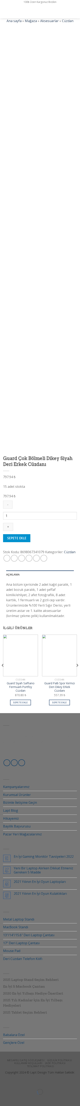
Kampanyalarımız (16, 787)
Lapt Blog (10, 810)
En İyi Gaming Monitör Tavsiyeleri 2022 (44, 857)
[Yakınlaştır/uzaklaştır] (16, 1082)
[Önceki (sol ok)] (4, 1099)
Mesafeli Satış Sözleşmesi (25, 1060)
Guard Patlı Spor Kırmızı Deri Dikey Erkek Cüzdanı (59, 686)
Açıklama (12, 574)
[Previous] (3, 673)
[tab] (40, 574)
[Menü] (5, 11)
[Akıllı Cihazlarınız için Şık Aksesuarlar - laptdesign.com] (40, 11)
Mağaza (31, 21)
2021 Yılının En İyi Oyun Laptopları (40, 882)
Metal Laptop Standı (18, 919)
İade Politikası (55, 1063)
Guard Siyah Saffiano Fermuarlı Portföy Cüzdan (20, 686)
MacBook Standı (15, 927)
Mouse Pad (11, 951)
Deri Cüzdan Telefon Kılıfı (22, 959)
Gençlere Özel (13, 1042)
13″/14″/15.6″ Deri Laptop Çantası (28, 935)
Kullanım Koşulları (28, 1063)
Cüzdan (67, 21)
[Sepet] (75, 11)
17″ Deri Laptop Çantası (21, 943)
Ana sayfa (14, 21)
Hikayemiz (11, 818)
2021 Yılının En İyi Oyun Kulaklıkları (40, 894)
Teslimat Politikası (40, 1066)
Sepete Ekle (16, 538)
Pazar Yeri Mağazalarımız (22, 834)
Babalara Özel (14, 1035)
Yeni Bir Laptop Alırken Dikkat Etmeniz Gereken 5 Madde (43, 870)
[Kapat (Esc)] (4, 1082)
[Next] (77, 673)
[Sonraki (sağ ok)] (16, 1099)
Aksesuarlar (49, 21)
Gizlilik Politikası (59, 1060)
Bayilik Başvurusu (17, 826)
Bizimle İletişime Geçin (20, 802)
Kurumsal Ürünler (17, 794)
